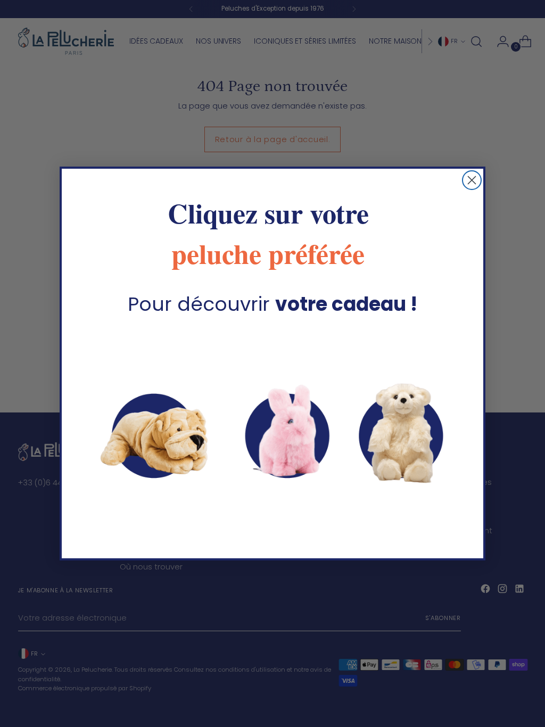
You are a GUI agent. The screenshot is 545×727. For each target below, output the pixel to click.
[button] (272, 431)
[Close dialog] (472, 180)
